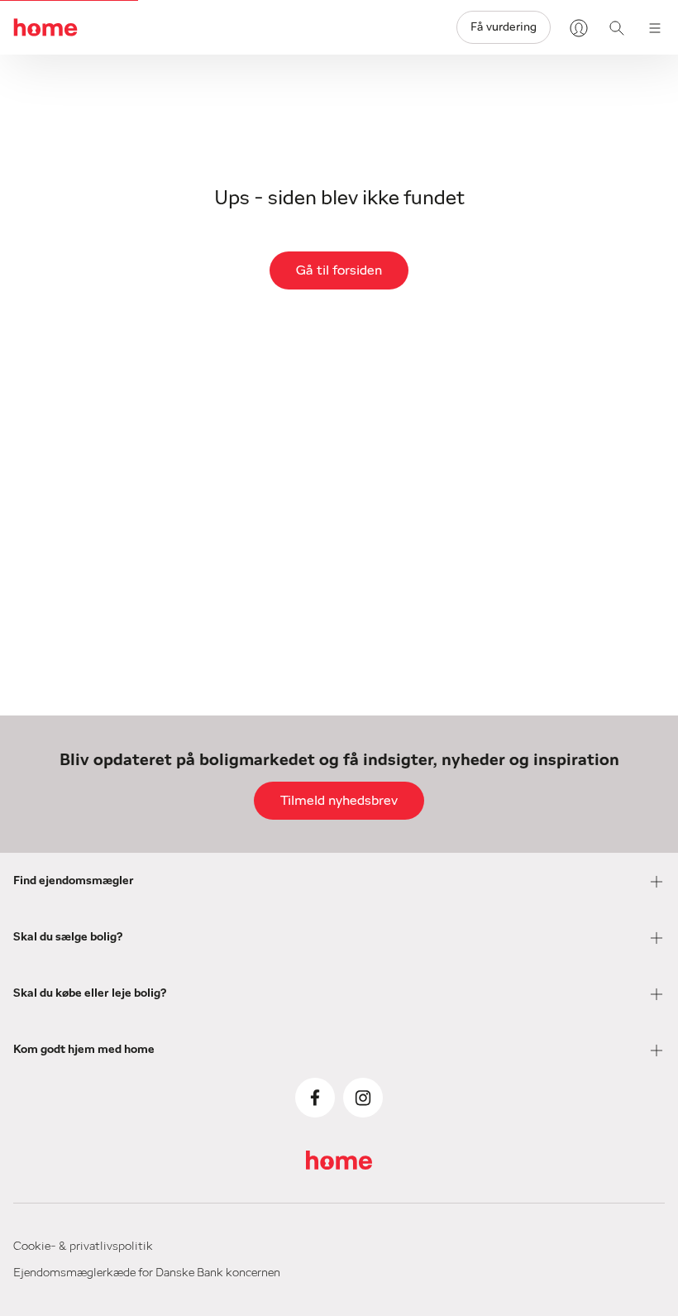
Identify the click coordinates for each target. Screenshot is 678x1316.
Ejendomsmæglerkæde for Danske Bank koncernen (146, 1273)
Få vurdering (503, 27)
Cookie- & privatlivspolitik (83, 1246)
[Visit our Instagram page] (363, 1097)
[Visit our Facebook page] (315, 1097)
